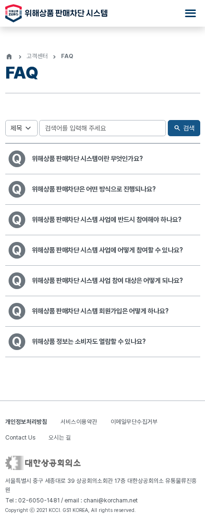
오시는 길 (60, 437)
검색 (184, 128)
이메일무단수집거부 (134, 421)
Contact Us (20, 437)
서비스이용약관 (79, 421)
